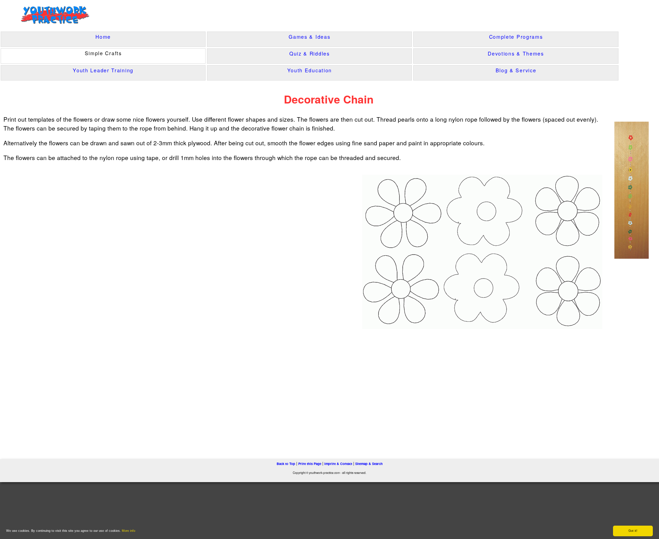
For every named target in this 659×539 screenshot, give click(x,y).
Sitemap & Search (369, 463)
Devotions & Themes (516, 53)
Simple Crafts (103, 53)
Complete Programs (516, 36)
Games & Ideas (309, 36)
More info (128, 530)
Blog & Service (516, 70)
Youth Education (309, 70)
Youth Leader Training (103, 70)
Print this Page (309, 463)
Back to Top (286, 463)
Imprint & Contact (338, 463)
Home (103, 36)
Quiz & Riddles (309, 53)
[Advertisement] (146, 387)
